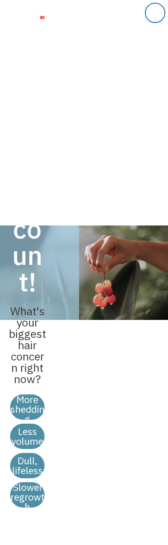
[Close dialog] (155, 13)
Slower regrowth (28, 495)
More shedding (28, 407)
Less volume (27, 436)
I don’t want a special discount (27, 523)
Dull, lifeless (27, 465)
